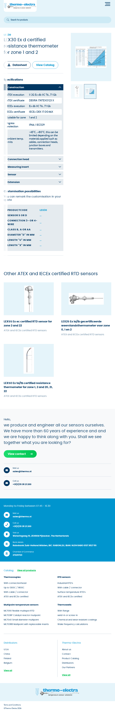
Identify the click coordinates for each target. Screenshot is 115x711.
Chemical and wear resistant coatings (77, 620)
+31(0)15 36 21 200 (22, 484)
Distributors (68, 663)
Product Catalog (70, 658)
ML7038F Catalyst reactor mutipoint (22, 615)
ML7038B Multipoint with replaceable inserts (26, 624)
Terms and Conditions (12, 705)
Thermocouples (12, 577)
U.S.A (6, 650)
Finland (7, 658)
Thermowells (64, 605)
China (7, 654)
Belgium (8, 663)
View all (8, 671)
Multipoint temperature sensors (21, 605)
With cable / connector (16, 592)
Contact (66, 654)
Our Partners (68, 667)
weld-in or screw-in (68, 615)
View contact (17, 454)
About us (66, 650)
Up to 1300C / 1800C (14, 588)
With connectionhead (15, 583)
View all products (26, 570)
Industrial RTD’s (65, 583)
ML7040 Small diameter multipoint (21, 620)
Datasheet (20, 65)
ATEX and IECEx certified (16, 597)
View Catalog (45, 65)
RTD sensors (64, 577)
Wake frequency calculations (73, 624)
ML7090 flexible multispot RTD (19, 611)
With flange (63, 611)
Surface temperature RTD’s (72, 592)
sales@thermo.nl (22, 472)
